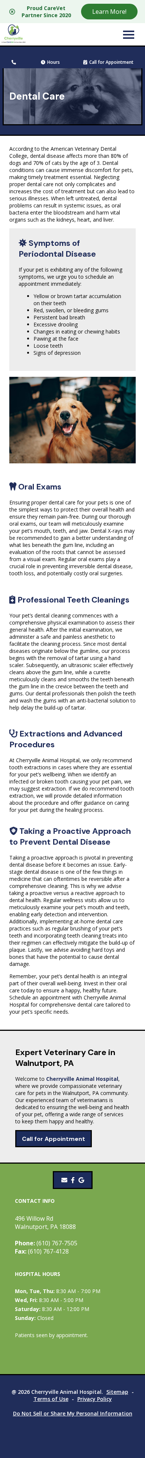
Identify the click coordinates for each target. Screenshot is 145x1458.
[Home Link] (13, 34)
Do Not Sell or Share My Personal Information (72, 1413)
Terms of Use (50, 1398)
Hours (53, 62)
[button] (128, 34)
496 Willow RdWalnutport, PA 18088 (45, 1222)
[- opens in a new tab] (73, 1180)
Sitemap (117, 1391)
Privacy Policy (94, 1398)
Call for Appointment (111, 62)
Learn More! (109, 11)
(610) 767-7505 (46, 1243)
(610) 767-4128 (42, 1251)
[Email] (64, 1180)
